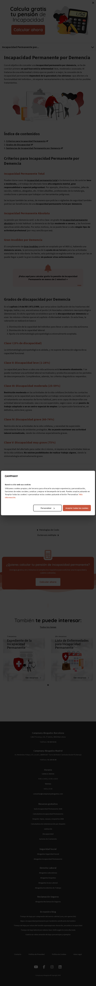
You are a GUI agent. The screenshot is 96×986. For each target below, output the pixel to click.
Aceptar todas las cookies (77, 508)
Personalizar (46, 508)
